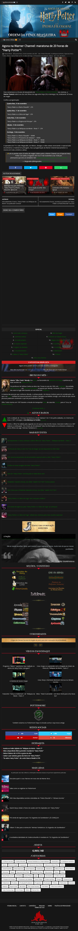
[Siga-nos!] (65, 2)
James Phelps (28, 876)
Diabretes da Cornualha (35, 370)
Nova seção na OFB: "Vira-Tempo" (37, 189)
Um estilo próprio (20, 340)
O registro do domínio (20, 347)
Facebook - (69, 214)
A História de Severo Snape (19, 681)
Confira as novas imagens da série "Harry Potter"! (23, 465)
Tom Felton (45, 886)
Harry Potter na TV (16, 56)
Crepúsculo (23, 865)
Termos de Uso (39, 907)
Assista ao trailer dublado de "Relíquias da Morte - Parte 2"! (22, 748)
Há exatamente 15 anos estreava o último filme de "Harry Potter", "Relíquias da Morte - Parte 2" (39, 441)
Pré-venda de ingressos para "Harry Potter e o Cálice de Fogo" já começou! (32, 507)
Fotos (62, 872)
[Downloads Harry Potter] (20, 589)
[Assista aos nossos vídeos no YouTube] (69, 2)
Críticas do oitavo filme (35, 865)
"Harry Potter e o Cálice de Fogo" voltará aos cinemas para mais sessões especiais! (35, 515)
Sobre (50, 906)
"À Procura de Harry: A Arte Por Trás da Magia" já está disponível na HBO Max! (33, 449)
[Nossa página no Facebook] (63, 2)
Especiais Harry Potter (23, 872)
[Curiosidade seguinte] (41, 645)
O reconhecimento (20, 351)
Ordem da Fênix (26, 382)
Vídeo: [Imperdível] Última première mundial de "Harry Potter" (23, 751)
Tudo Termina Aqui (8, 890)
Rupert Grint (13, 886)
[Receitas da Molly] (20, 572)
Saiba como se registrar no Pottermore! (23, 788)
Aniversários (55, 861)
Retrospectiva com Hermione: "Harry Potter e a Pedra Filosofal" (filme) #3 (14, 188)
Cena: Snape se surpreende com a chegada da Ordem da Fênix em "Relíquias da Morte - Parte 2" (55, 667)
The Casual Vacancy (33, 886)
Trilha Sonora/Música (57, 886)
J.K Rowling (19, 876)
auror (35, 380)
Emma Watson (70, 869)
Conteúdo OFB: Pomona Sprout (61, 189)
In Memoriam (57, 351)
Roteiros (5, 886)
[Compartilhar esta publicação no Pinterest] (46, 167)
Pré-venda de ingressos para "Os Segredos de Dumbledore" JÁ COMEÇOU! (34, 818)
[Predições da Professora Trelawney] (56, 583)
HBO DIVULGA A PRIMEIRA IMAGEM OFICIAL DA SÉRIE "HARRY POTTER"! (31, 490)
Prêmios (55, 883)
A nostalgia (57, 347)
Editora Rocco (59, 869)
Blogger (60, 214)
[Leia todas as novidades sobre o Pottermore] (38, 594)
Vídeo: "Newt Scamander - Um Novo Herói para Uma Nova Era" (55, 695)
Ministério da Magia (55, 380)
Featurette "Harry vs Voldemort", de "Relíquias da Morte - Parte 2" (18, 695)
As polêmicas (57, 344)
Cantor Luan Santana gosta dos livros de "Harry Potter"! (21, 756)
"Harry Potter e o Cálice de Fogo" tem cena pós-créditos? (26, 498)
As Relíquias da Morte (57, 54)
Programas (38, 883)
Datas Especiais (18, 869)
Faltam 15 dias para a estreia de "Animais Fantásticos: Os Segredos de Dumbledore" (37, 827)
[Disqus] (38, 241)
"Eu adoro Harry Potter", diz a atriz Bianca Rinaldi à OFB (21, 758)
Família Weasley (7, 404)
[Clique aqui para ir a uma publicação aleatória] (39, 526)
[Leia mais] (43, 420)
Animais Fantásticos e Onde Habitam (38, 861)
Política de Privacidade (62, 906)
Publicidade (63, 883)
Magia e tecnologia (57, 340)
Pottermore (6, 883)
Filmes (9, 56)
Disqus (52, 214)
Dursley (57, 402)
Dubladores (49, 869)
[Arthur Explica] (20, 578)
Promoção (47, 883)
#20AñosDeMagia (42, 158)
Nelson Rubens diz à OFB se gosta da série (17, 753)
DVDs (62, 865)
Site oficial (22, 886)
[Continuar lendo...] (38, 408)
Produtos (14, 883)
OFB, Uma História (40, 358)
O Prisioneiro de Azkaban (40, 56)
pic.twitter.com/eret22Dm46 (58, 158)
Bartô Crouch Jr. (15, 388)
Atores (4, 865)
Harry (45, 402)
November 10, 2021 (48, 161)
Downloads (40, 869)
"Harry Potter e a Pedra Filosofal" (46, 92)
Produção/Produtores (26, 883)
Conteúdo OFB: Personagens (60, 179)
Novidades (49, 876)
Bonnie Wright (13, 865)
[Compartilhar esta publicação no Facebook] (15, 167)
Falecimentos (48, 872)
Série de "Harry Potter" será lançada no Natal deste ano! (26, 474)
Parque (59, 879)
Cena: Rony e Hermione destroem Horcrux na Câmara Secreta (55, 681)
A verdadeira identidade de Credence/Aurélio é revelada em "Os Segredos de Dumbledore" (39, 837)
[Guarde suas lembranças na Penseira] (56, 572)
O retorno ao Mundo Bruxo (57, 337)
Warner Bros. (36, 890)
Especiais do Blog (37, 872)
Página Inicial (12, 906)
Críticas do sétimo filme (51, 865)
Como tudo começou (20, 333)
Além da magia (57, 333)
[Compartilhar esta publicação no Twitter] (30, 167)
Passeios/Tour (67, 879)
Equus (12, 872)
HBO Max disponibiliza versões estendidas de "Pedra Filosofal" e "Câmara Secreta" (37, 798)
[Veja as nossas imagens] (72, 2)
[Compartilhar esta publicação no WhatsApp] (61, 167)
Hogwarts (62, 386)
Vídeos (51, 56)
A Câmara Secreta (8, 861)
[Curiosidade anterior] (36, 645)
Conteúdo (32, 906)
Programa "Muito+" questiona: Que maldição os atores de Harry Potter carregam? (19, 667)
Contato (23, 906)
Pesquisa (42, 906)
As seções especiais (20, 344)
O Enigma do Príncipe (9, 879)
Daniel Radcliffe (7, 869)
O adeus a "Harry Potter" (20, 354)
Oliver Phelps (38, 879)
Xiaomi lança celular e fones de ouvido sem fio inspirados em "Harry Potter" (35, 808)
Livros (41, 876)
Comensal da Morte (30, 388)
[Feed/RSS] (75, 2)
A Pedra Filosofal (45, 54)
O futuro (57, 354)
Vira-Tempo (19, 890)
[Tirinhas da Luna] (20, 583)
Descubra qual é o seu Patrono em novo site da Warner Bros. (30, 779)
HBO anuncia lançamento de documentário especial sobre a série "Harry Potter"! (34, 457)
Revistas (71, 883)
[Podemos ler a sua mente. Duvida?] (56, 578)
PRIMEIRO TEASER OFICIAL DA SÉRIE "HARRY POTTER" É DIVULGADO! (31, 482)
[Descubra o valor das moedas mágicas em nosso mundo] (56, 589)
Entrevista (5, 872)
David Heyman (30, 869)
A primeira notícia (20, 337)
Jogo (36, 876)
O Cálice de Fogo (28, 56)
